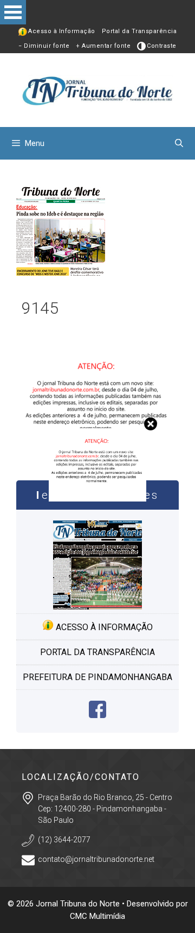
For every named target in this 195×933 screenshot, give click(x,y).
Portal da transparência (97, 652)
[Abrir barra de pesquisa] (179, 143)
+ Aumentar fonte (103, 45)
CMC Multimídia (97, 916)
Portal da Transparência (139, 31)
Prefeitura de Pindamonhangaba (97, 677)
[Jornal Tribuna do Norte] (97, 89)
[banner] (97, 498)
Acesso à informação (103, 627)
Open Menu (13, 12)
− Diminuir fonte (43, 45)
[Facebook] (97, 715)
